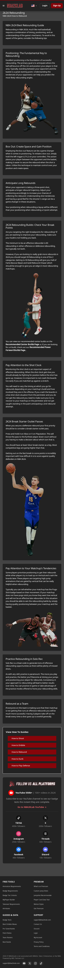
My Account (38, 937)
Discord (36, 929)
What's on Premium (41, 886)
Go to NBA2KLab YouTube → (32, 807)
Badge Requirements (10, 891)
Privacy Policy (38, 942)
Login (44, 5)
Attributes (6, 908)
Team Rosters (8, 937)
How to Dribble (18, 745)
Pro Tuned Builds (9, 929)
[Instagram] (35, 963)
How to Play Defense (21, 765)
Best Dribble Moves (10, 924)
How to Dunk (17, 758)
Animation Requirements (12, 886)
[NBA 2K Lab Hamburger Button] (3, 5)
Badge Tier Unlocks (10, 895)
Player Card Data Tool (42, 900)
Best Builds (7, 942)
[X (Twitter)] (30, 963)
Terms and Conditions (42, 946)
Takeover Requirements (11, 904)
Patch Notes (7, 933)
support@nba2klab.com (42, 920)
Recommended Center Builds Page (22, 344)
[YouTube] (24, 963)
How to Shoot (18, 738)
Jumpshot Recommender (43, 895)
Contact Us (38, 924)
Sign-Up (57, 5)
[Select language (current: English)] (34, 5)
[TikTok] (41, 963)
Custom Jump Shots (41, 891)
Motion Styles (39, 904)
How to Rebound (19, 752)
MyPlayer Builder (9, 900)
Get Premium (39, 908)
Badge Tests (7, 920)
